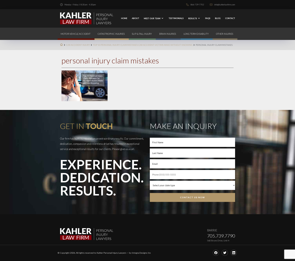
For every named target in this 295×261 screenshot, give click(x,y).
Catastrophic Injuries (111, 33)
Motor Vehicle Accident (75, 33)
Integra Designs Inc (141, 252)
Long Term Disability (196, 33)
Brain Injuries (167, 33)
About (135, 18)
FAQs (207, 18)
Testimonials (176, 18)
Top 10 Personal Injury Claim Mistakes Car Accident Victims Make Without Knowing (143, 45)
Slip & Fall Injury (142, 33)
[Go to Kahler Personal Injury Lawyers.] (61, 45)
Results (192, 18)
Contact (230, 18)
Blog (217, 18)
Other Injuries (224, 33)
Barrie (212, 230)
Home (124, 18)
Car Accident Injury (78, 45)
